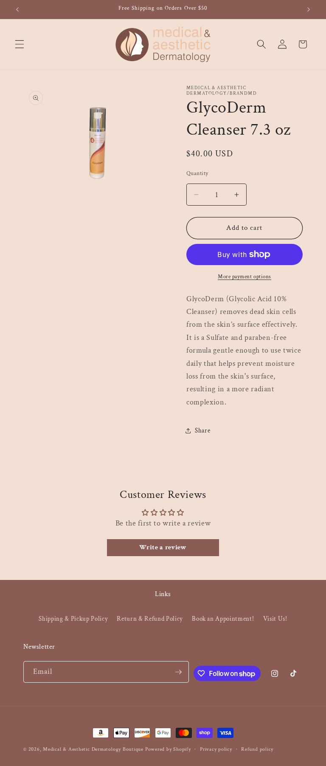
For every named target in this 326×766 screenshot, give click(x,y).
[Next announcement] (308, 9)
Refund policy (257, 749)
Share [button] (202, 430)
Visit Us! (275, 618)
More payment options (244, 276)
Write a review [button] (162, 547)
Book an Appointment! (223, 618)
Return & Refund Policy (150, 618)
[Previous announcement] (17, 9)
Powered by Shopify (168, 749)
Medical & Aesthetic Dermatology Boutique (93, 749)
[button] (19, 44)
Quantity (197, 173)
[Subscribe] (178, 672)
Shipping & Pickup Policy (73, 618)
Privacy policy (216, 749)
